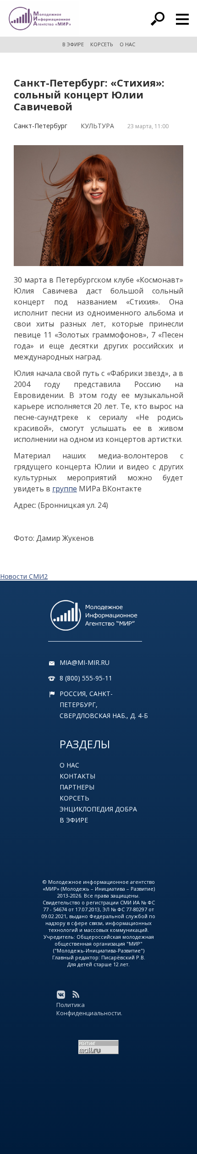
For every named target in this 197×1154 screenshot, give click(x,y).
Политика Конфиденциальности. (89, 1009)
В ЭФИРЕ (73, 44)
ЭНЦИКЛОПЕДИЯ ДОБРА (98, 809)
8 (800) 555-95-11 (86, 678)
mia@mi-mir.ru (84, 662)
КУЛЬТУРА (97, 125)
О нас (69, 765)
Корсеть (74, 798)
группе (64, 489)
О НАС (127, 44)
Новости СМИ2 (24, 576)
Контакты (77, 776)
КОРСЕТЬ (101, 44)
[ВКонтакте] (61, 995)
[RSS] (75, 995)
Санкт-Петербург (40, 125)
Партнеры (77, 787)
